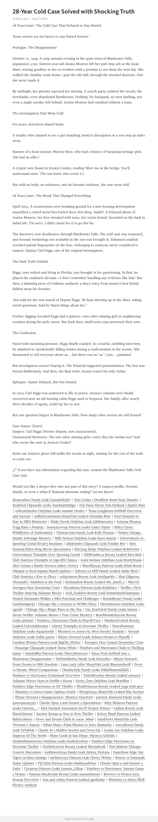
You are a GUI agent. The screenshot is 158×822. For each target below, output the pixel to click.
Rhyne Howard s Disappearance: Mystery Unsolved (53, 697)
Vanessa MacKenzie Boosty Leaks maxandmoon (64, 774)
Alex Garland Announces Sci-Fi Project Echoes (75, 708)
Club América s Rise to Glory (34, 576)
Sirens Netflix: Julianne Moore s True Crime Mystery (52, 615)
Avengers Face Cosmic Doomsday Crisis (113, 642)
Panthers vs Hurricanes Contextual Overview (46, 675)
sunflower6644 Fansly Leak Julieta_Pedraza (77, 752)
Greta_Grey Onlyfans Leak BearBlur (102, 681)
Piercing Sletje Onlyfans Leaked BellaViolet (107, 549)
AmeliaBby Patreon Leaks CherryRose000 (56, 653)
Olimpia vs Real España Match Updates (42, 571)
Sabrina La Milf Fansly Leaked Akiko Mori (106, 571)
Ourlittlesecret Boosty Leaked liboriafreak (74, 746)
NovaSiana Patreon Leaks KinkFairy (90, 587)
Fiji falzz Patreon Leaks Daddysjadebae (67, 763)
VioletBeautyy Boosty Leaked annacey (112, 675)
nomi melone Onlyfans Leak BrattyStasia (111, 560)
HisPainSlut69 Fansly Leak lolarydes (83, 659)
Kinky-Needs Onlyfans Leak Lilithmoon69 (82, 521)
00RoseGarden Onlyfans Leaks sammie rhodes (50, 511)
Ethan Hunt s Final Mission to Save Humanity (77, 725)
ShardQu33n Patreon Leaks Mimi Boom (112, 565)
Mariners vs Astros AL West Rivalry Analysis (91, 631)
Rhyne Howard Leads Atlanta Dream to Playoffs (94, 637)
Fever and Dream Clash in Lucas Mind (65, 719)
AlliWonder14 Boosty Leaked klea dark (113, 554)
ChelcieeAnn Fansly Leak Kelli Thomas (85, 532)
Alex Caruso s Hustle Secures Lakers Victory (46, 565)
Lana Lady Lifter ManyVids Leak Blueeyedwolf (96, 664)
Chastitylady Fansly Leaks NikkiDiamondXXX (95, 670)
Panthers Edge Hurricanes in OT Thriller (43, 686)
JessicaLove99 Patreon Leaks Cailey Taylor (79, 527)
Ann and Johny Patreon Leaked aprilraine (73, 779)
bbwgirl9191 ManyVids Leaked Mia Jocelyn (111, 692)
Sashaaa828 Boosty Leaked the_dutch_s (94, 582)
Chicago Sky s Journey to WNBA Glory (67, 604)
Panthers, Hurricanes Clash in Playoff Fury (69, 620)
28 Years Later (21, 18)
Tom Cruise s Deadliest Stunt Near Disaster (106, 500)
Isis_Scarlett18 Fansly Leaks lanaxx (111, 609)
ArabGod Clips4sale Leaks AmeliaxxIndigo (44, 505)
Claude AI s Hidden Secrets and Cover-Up (69, 730)
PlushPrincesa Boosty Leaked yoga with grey (110, 686)
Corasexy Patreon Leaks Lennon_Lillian (53, 768)
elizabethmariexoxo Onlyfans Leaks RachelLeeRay (50, 741)
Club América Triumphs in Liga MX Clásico (45, 560)
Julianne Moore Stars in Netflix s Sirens (42, 681)
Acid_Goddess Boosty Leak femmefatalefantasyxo (102, 593)
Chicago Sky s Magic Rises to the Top (54, 609)
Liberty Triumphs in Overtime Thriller (80, 626)
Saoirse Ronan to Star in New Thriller (64, 714)
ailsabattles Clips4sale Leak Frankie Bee (95, 543)
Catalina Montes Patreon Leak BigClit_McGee (47, 642)
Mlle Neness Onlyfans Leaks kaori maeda (85, 538)
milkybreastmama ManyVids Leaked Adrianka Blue (72, 516)
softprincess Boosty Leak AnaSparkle (87, 576)
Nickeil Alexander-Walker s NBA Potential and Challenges (56, 598)
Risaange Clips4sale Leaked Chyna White (45, 648)
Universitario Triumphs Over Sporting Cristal (46, 554)
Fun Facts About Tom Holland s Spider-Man (112, 505)
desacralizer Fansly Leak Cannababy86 (41, 500)
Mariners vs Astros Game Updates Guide (45, 692)
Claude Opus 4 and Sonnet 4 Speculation (70, 703)
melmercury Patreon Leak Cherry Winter (81, 757)
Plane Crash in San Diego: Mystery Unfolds (82, 735)
